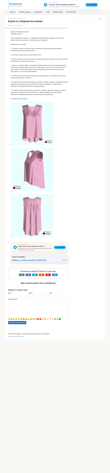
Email (31, 293)
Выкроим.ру (15, 4)
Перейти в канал (91, 4)
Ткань (48, 12)
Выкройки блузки (18, 25)
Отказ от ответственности (16, 336)
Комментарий (12, 299)
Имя (10, 293)
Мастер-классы (58, 12)
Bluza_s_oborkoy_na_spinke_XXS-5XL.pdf (30, 260)
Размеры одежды (25, 12)
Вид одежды (38, 12)
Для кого (13, 12)
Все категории (71, 12)
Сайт (50, 293)
